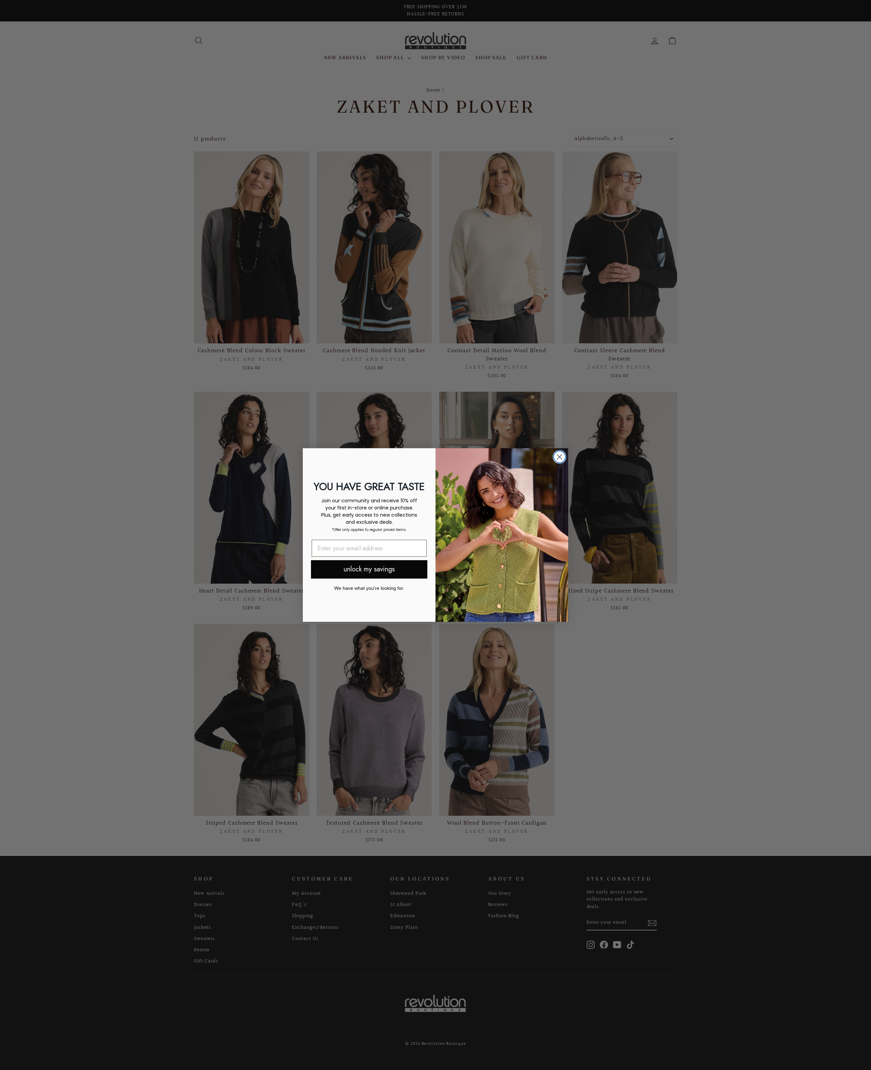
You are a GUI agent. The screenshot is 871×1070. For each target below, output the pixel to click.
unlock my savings (369, 569)
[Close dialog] (559, 457)
